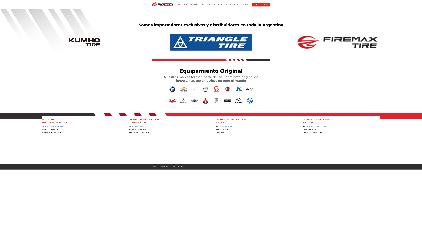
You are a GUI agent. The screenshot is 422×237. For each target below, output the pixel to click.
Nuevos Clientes (177, 167)
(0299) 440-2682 (226, 126)
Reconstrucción (197, 5)
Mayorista (222, 5)
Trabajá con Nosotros (160, 167)
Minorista (211, 5)
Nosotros (234, 5)
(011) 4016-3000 (138, 126)
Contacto (245, 5)
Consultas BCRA (261, 5)
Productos (182, 5)
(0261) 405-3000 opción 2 (55, 126)
